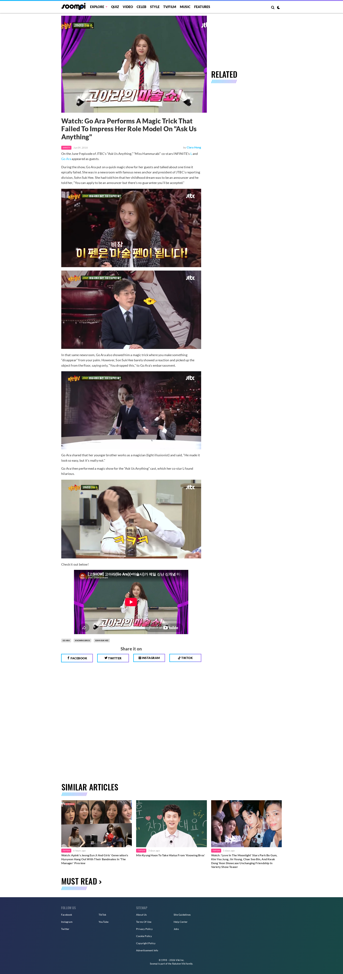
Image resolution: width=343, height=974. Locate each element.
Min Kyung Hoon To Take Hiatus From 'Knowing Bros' (170, 855)
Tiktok (187, 658)
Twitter (115, 658)
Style (155, 7)
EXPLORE (97, 7)
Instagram (150, 658)
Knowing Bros (82, 640)
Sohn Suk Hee (101, 640)
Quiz (115, 7)
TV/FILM (169, 7)
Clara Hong (194, 147)
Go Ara (66, 159)
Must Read (79, 881)
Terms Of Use (143, 921)
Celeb (141, 7)
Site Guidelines (182, 914)
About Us (141, 914)
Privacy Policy (144, 928)
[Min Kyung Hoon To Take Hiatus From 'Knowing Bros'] (171, 823)
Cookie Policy (144, 936)
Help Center (181, 921)
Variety (66, 147)
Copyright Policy (145, 943)
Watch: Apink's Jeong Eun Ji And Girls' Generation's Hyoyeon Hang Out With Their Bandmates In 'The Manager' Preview (94, 859)
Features (202, 7)
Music (185, 7)
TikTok (102, 914)
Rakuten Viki (179, 963)
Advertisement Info (147, 950)
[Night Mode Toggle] (278, 8)
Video (128, 7)
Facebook (78, 658)
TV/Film (66, 850)
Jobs (176, 928)
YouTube (103, 921)
